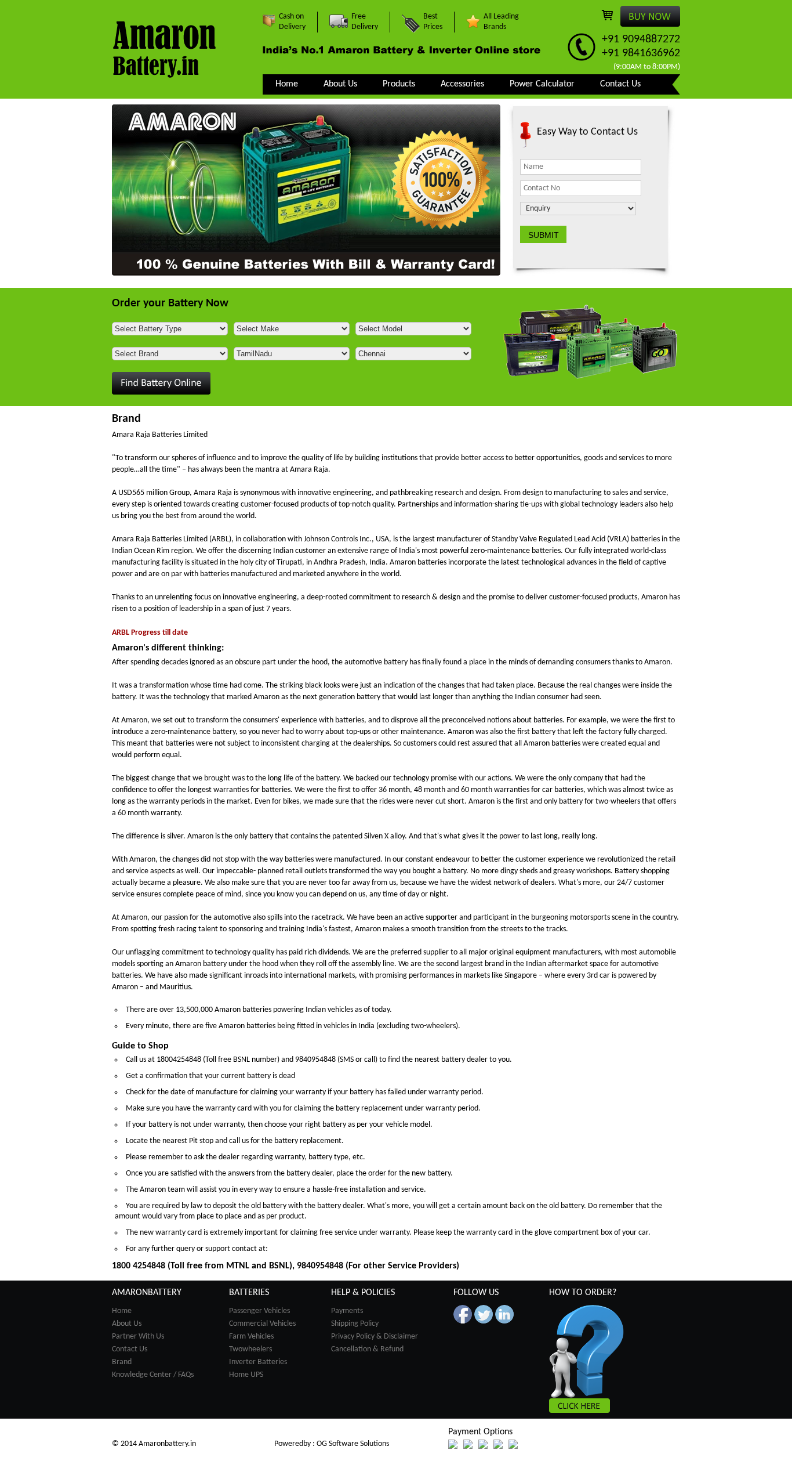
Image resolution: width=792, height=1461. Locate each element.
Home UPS (246, 1374)
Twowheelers (250, 1349)
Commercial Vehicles (262, 1323)
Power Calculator (542, 84)
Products (399, 84)
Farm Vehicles (251, 1336)
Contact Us (620, 84)
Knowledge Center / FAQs (153, 1374)
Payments (347, 1311)
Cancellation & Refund (367, 1349)
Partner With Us (138, 1336)
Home (286, 84)
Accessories (462, 84)
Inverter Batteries (258, 1362)
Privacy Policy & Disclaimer (374, 1336)
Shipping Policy (355, 1323)
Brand (122, 1362)
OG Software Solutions (353, 1444)
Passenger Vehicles (259, 1311)
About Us (340, 84)
